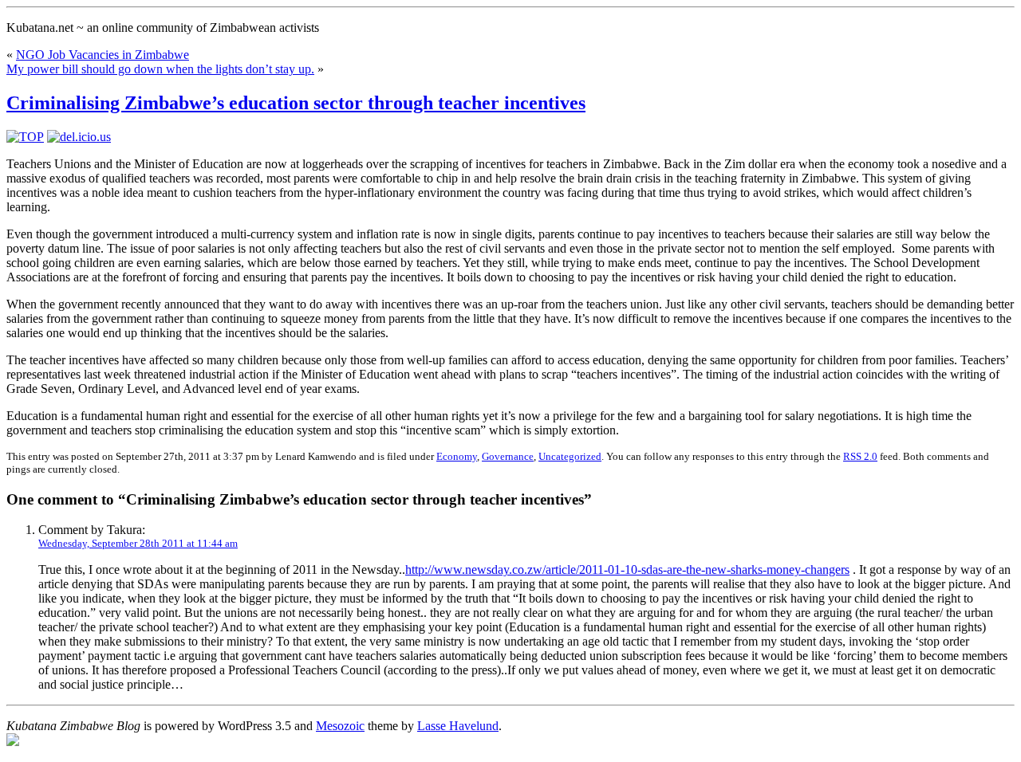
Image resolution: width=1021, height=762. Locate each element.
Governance (508, 456)
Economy (456, 456)
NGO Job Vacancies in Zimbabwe (102, 54)
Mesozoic (340, 726)
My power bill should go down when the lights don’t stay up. (160, 69)
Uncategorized (569, 456)
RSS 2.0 (860, 456)
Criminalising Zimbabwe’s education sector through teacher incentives (295, 102)
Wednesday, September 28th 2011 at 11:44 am (138, 543)
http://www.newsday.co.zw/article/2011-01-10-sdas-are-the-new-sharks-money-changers (627, 569)
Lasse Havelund (458, 726)
